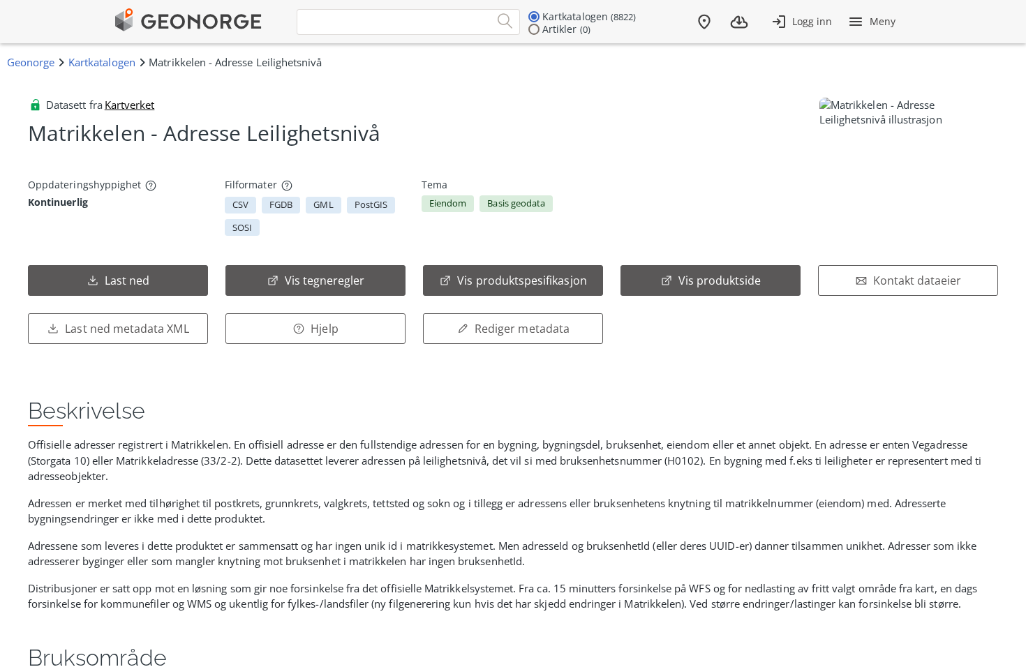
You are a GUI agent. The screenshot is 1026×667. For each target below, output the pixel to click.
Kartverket (130, 105)
